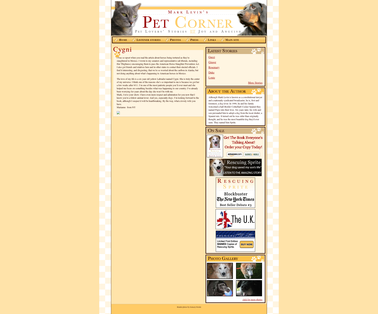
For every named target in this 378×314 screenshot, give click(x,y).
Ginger (212, 62)
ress (194, 40)
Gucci (211, 57)
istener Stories (149, 40)
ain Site (232, 40)
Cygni (122, 49)
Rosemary (214, 67)
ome (123, 40)
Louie (211, 77)
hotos (175, 40)
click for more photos (252, 299)
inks (212, 40)
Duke (211, 72)
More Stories (255, 83)
